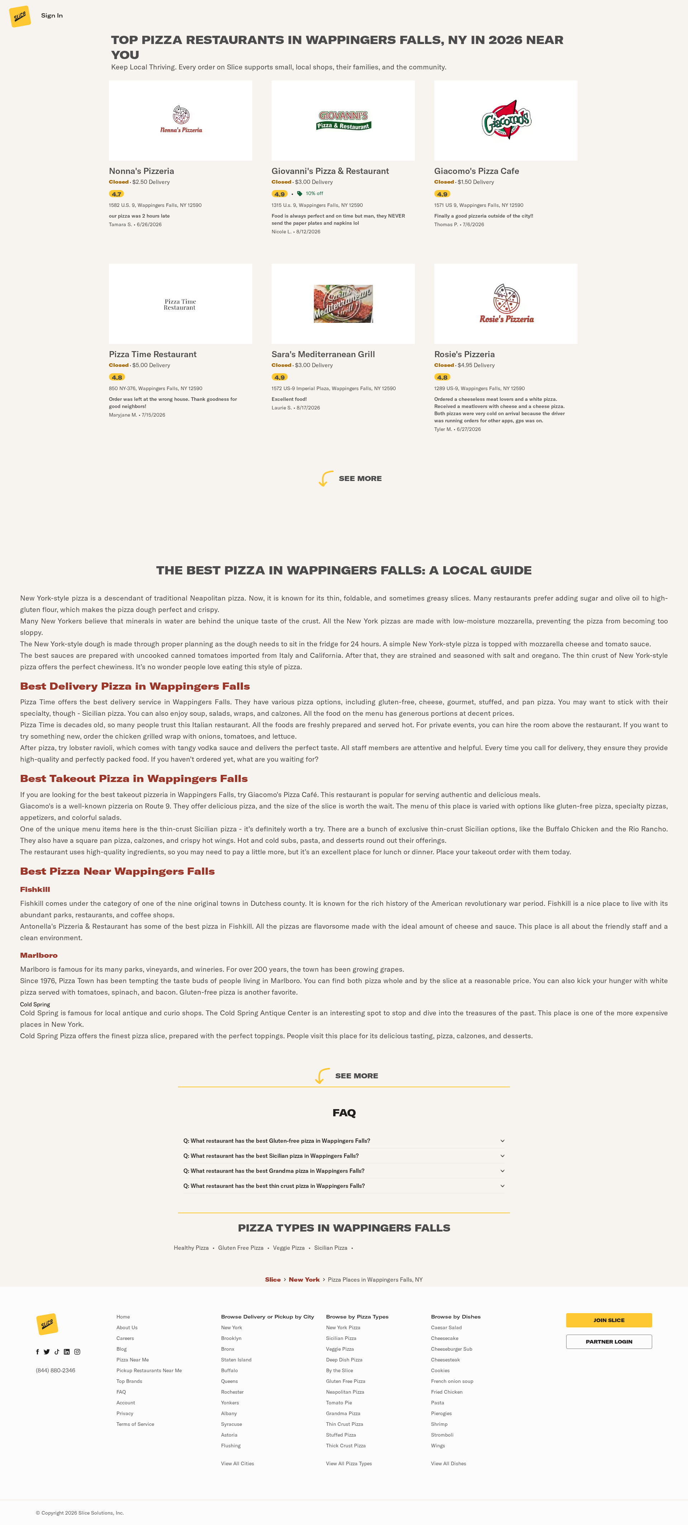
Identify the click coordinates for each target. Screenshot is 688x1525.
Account (125, 1402)
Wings (438, 1445)
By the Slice (339, 1370)
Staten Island (236, 1359)
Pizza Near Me (132, 1359)
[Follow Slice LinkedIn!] (67, 1352)
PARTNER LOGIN (609, 1342)
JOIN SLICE (609, 1320)
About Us (127, 1327)
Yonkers (230, 1402)
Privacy (124, 1413)
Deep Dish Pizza (344, 1359)
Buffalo (229, 1370)
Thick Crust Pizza (346, 1445)
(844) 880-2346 (55, 1370)
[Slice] (19, 16)
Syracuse (231, 1424)
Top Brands (129, 1381)
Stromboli (442, 1435)
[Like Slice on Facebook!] (37, 1352)
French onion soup (452, 1381)
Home (123, 1316)
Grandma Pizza (343, 1413)
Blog (121, 1349)
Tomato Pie (339, 1402)
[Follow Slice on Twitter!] (46, 1352)
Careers (125, 1338)
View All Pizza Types (349, 1463)
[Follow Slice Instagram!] (77, 1352)
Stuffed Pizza (341, 1435)
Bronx (227, 1349)
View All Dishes (448, 1463)
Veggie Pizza (340, 1349)
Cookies (440, 1370)
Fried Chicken (447, 1392)
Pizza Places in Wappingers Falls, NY (375, 1279)
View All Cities (237, 1463)
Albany (229, 1413)
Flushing (230, 1445)
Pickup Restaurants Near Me (149, 1370)
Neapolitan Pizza (345, 1392)
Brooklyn (231, 1338)
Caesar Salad (446, 1327)
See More (360, 478)
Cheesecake (444, 1338)
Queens (229, 1381)
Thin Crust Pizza (344, 1424)
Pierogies (441, 1413)
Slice (273, 1279)
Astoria (229, 1435)
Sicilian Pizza (341, 1338)
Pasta (437, 1402)
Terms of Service (135, 1424)
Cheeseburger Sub (451, 1349)
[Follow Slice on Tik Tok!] (56, 1352)
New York (304, 1279)
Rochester (232, 1392)
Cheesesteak (445, 1359)
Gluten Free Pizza (346, 1381)
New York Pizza (343, 1327)
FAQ (121, 1392)
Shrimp (439, 1424)
